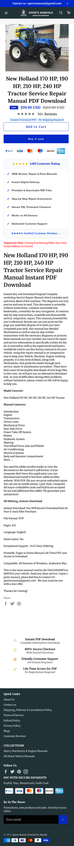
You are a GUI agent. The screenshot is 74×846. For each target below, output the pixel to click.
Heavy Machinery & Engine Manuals (26, 751)
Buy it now (36, 139)
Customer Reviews (15, 736)
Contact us (10, 704)
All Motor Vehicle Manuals (19, 756)
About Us (9, 699)
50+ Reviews (47, 114)
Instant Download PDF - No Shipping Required (37, 119)
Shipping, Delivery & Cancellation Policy (28, 710)
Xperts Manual (19, 834)
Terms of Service (14, 715)
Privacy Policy (12, 725)
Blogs (7, 731)
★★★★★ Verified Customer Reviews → (36, 233)
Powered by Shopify (37, 834)
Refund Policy (12, 720)
